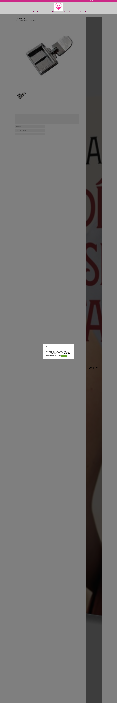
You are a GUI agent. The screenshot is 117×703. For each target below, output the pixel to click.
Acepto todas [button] (64, 355)
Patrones (47, 11)
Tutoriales (40, 11)
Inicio (30, 11)
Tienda (71, 11)
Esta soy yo (55, 11)
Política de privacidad (65, 353)
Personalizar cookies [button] (51, 355)
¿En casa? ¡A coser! (80, 11)
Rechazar (58, 355)
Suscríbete (64, 11)
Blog (34, 11)
